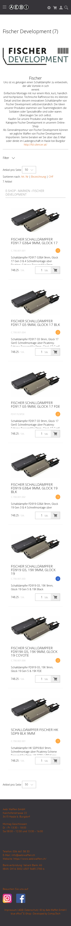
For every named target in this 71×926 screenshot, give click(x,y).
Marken (24, 191)
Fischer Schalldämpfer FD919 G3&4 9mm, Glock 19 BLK (34, 488)
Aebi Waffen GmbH (56, 910)
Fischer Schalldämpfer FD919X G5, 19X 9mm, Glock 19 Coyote (34, 652)
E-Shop (10, 191)
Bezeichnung (38, 176)
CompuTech (54, 913)
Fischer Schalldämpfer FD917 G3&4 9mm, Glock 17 (34, 241)
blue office (17, 913)
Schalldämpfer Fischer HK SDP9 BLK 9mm (34, 731)
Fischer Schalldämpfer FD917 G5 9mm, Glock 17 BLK (35, 323)
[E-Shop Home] (17, 7)
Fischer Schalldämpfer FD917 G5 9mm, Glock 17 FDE (35, 404)
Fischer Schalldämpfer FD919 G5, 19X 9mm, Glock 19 (33, 570)
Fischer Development (24, 192)
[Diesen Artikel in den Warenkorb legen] (55, 270)
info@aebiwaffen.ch (23, 855)
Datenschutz (31, 910)
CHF (51, 176)
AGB (20, 910)
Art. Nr (24, 176)
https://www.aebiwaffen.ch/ (29, 859)
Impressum (10, 910)
